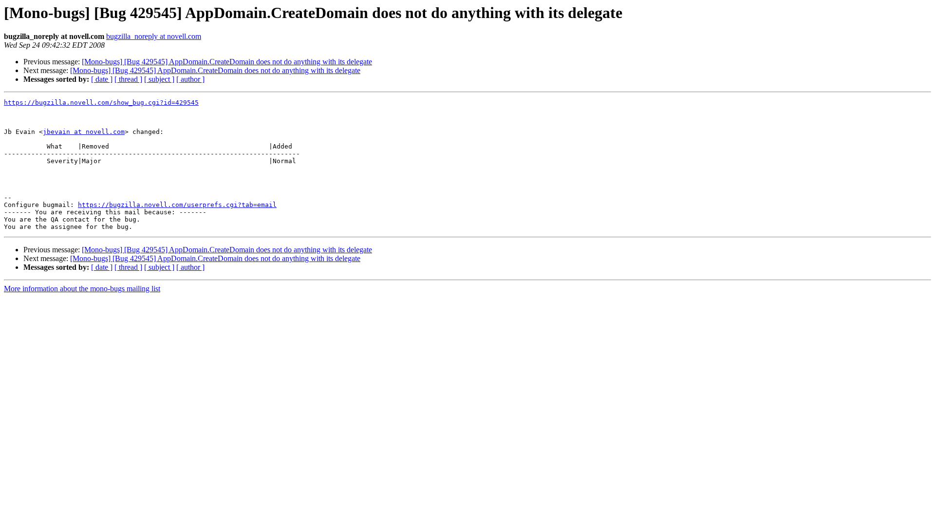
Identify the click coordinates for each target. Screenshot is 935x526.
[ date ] (101, 79)
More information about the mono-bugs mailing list (82, 288)
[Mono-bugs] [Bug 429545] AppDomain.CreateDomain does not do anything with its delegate (227, 61)
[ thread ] (128, 79)
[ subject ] (159, 79)
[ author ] (190, 79)
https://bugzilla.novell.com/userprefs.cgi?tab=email (177, 204)
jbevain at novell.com (84, 131)
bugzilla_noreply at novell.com (153, 36)
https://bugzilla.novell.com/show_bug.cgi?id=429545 (101, 102)
